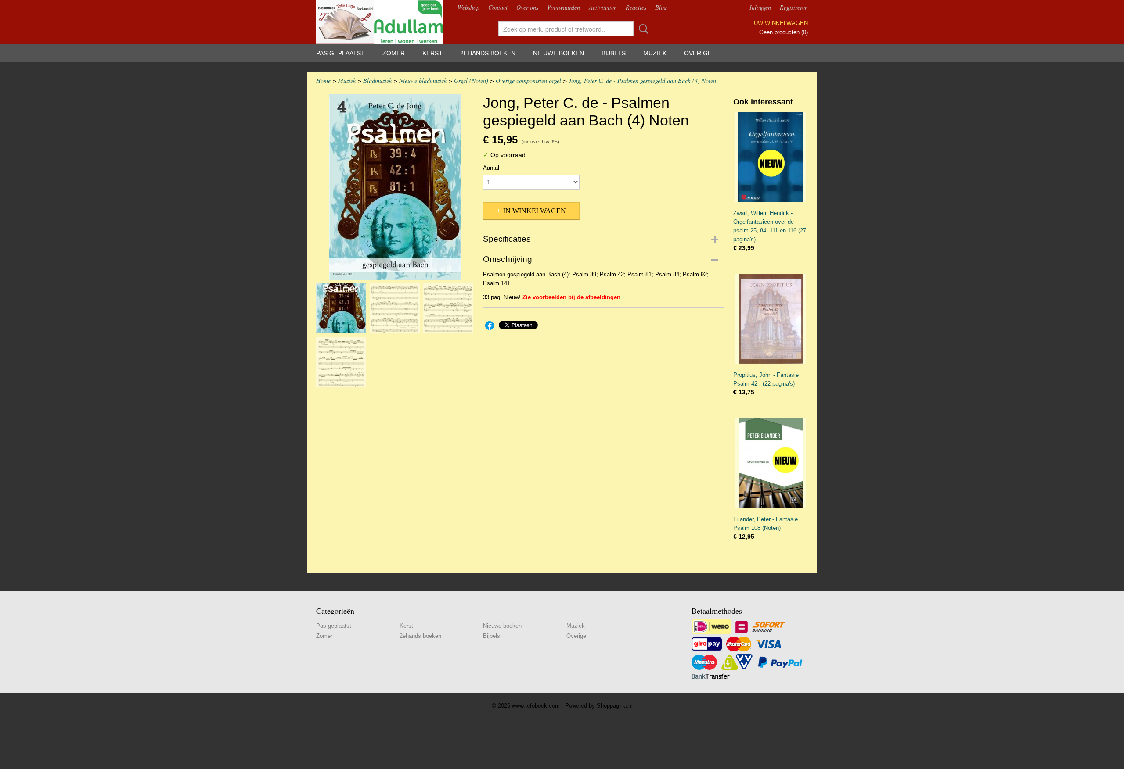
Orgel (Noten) (471, 80)
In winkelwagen (534, 211)
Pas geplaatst (340, 53)
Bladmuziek (377, 80)
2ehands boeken (487, 53)
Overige (698, 53)
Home (323, 80)
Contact (498, 7)
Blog (661, 7)
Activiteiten (603, 7)
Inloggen (760, 7)
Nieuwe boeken (558, 53)
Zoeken (641, 29)
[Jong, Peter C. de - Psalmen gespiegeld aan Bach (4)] (395, 187)
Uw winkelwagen (781, 23)
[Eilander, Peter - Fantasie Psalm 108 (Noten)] (770, 463)
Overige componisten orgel (528, 80)
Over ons (527, 7)
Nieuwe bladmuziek (423, 80)
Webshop (468, 7)
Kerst (432, 53)
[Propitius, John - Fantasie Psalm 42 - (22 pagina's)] (770, 319)
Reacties (636, 7)
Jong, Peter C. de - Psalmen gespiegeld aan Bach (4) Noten (642, 80)
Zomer (393, 53)
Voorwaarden (563, 7)
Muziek (654, 53)
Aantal (491, 168)
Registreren (794, 7)
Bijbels (614, 53)
